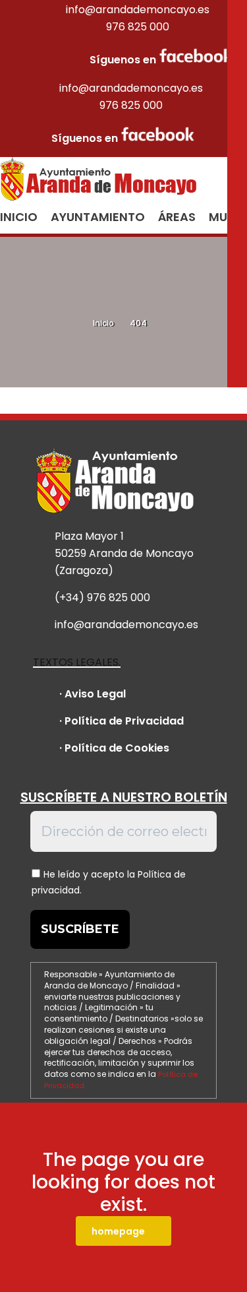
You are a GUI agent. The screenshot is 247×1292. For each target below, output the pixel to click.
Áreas (177, 217)
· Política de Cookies (114, 748)
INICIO (19, 217)
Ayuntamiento (98, 217)
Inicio (103, 323)
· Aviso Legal (92, 693)
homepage (118, 1231)
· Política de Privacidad (121, 720)
